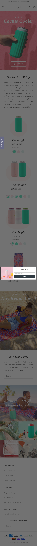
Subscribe (24, 276)
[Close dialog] (35, 267)
